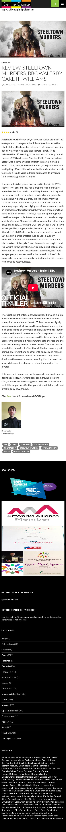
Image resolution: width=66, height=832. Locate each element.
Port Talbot (10, 448)
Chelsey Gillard (24, 768)
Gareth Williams (27, 85)
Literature (6, 688)
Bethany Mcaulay (10, 765)
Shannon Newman (10, 815)
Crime (14, 444)
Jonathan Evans (21, 790)
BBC (5, 444)
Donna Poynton (24, 771)
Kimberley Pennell (52, 796)
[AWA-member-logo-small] (33, 513)
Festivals (6, 666)
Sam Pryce (7, 812)
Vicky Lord (57, 818)
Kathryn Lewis (8, 796)
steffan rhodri (49, 448)
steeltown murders (29, 448)
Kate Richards (46, 793)
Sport (4, 727)
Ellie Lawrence (8, 776)
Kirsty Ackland (9, 799)
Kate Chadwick (31, 793)
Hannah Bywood (9, 785)
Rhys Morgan (8, 810)
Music (4, 699)
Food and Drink (9, 677)
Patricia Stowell (9, 807)
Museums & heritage (11, 694)
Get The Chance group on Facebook (26, 617)
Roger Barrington (49, 810)
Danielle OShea (9, 771)
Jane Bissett (20, 788)
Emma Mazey (8, 779)
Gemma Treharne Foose (29, 782)
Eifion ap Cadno (40, 771)
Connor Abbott (40, 768)
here (9, 396)
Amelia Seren (14, 757)
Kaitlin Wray (55, 790)
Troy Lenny (46, 818)
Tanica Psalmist (21, 818)
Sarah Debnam (33, 812)
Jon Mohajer (8, 790)
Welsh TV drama (21, 452)
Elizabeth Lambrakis (40, 774)
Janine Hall (32, 788)
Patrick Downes (25, 807)
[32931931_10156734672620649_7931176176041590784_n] (33, 537)
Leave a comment (49, 85)
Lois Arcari (20, 801)
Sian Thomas (26, 815)
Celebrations (8, 644)
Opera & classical (10, 710)
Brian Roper (24, 765)
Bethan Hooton (48, 763)
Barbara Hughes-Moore (13, 760)
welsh (7, 452)
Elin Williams (24, 774)
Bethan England (32, 763)
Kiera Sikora (36, 796)
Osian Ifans (55, 804)
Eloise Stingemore (24, 776)
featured (25, 444)
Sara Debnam (18, 812)
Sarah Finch (46, 812)
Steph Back (53, 815)
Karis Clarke (7, 793)
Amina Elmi (27, 757)
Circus (5, 649)
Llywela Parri (8, 801)
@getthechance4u (10, 599)
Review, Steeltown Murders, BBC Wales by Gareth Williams (32, 73)
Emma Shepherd (22, 779)
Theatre (5, 732)
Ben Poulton (7, 763)
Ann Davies (52, 757)
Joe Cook (57, 788)
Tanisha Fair (35, 818)
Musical (5, 705)
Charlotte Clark (9, 768)
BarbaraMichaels (33, 760)
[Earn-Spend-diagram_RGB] (33, 488)
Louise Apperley (33, 801)
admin (5, 757)
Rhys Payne (20, 810)
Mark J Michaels (26, 804)
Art (3, 638)
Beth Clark (19, 763)
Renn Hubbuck (56, 807)
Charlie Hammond (40, 765)
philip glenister (41, 444)
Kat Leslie (18, 793)
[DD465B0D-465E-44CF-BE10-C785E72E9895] (33, 562)
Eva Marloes (37, 779)
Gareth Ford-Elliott (53, 779)
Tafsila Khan (7, 818)
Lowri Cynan (48, 801)
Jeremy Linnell (45, 788)
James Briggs (49, 785)
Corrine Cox (54, 768)
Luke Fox (59, 801)
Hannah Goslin (25, 785)
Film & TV (6, 62)
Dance (5, 655)
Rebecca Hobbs (40, 807)
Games (5, 683)
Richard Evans (33, 810)
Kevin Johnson (23, 796)
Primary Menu (62, 3)
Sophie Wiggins (39, 815)
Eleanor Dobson (9, 774)
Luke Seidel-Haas (10, 804)
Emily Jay (52, 776)
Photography (8, 716)
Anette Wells (39, 757)
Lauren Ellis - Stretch (26, 799)
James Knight (8, 788)
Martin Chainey (42, 804)
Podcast (5, 721)
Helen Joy (37, 785)
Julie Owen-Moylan (39, 790)
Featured (6, 660)
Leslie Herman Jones (46, 799)
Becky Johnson (49, 760)
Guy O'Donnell (48, 782)
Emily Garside (40, 776)
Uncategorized (8, 738)
